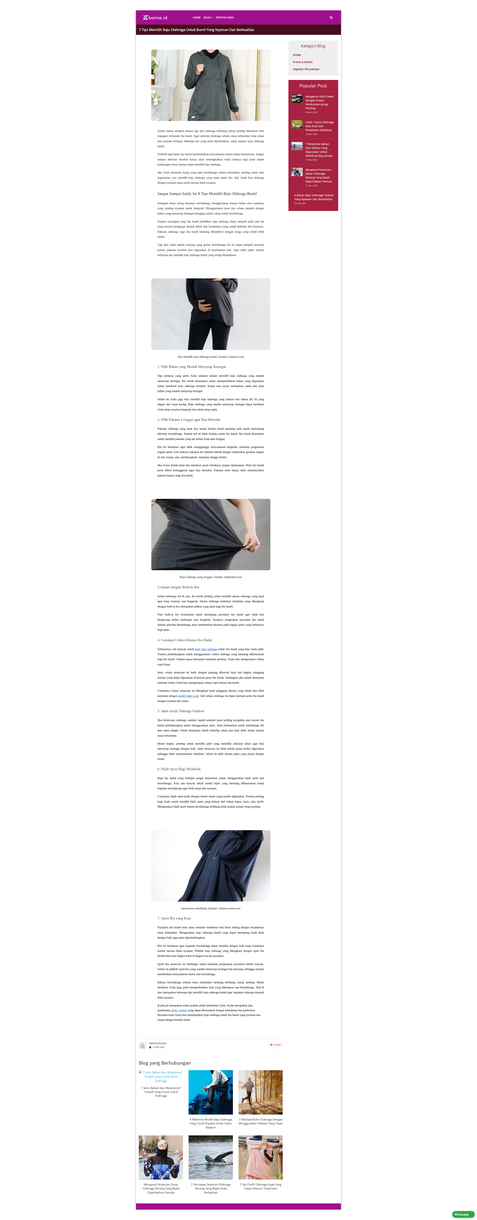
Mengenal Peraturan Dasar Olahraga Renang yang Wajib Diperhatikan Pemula (161, 1188)
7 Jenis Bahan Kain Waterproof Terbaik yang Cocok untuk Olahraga (161, 1092)
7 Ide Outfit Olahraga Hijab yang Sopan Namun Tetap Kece (260, 1186)
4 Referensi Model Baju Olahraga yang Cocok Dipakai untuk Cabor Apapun (211, 1123)
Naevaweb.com (330, 1206)
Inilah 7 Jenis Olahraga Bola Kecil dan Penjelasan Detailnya (320, 126)
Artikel (276, 1045)
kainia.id (158, 1206)
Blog (207, 17)
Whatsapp (462, 1214)
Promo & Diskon (303, 62)
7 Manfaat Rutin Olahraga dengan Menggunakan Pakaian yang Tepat (260, 1121)
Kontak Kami (225, 17)
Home (197, 17)
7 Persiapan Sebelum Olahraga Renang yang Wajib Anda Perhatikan (210, 1188)
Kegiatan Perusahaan (306, 69)
